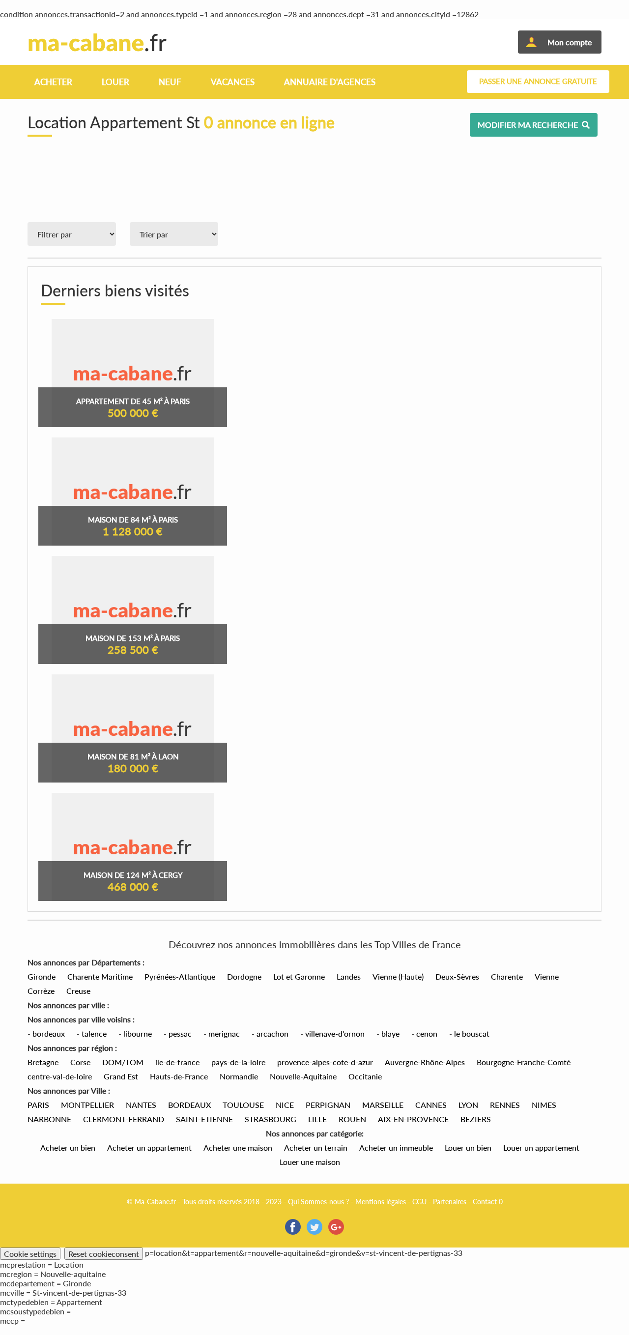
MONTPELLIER (87, 1104)
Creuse (78, 990)
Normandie (239, 1076)
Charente (507, 976)
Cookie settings (30, 1253)
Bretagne (43, 1062)
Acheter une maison (237, 1147)
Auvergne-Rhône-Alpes (425, 1062)
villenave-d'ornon (335, 1033)
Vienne (547, 976)
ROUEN (352, 1119)
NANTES (141, 1104)
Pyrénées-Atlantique (179, 976)
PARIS (38, 1104)
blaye (390, 1033)
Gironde (42, 976)
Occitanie (365, 1076)
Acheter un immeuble (396, 1147)
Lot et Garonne (299, 976)
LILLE (317, 1119)
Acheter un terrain (315, 1147)
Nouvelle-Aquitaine (303, 1076)
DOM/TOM (122, 1062)
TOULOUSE (243, 1104)
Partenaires (449, 1201)
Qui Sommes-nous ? (318, 1201)
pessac (180, 1033)
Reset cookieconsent (103, 1253)
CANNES (431, 1104)
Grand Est (121, 1076)
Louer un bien (468, 1147)
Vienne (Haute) (398, 976)
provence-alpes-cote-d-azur (325, 1062)
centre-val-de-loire (60, 1076)
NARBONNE (49, 1119)
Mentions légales (380, 1201)
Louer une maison (310, 1161)
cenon (426, 1033)
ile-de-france (177, 1062)
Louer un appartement (541, 1147)
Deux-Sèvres (457, 976)
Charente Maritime (100, 976)
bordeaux (48, 1033)
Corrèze (41, 990)
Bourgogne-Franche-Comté (524, 1062)
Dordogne (244, 976)
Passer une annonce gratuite (538, 81)
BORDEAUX (189, 1104)
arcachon (272, 1033)
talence (94, 1033)
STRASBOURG (270, 1119)
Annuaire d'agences (329, 82)
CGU (419, 1201)
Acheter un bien (67, 1147)
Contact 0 (488, 1201)
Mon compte (569, 42)
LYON (468, 1104)
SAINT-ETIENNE (204, 1119)
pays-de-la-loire (238, 1062)
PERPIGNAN (328, 1104)
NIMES (544, 1104)
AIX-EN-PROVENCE (413, 1119)
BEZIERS (475, 1119)
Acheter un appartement (149, 1147)
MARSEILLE (382, 1104)
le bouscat (471, 1033)
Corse (80, 1062)
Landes (349, 976)
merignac (224, 1033)
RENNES (505, 1104)
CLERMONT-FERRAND (123, 1119)
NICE (285, 1104)
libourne (137, 1033)
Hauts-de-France (179, 1076)
